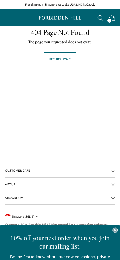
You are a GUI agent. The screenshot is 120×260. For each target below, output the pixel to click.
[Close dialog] (115, 222)
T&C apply (89, 4)
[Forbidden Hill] (60, 18)
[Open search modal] (100, 18)
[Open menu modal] (8, 18)
